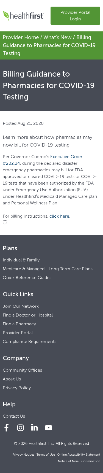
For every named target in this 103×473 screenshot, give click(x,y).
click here (59, 216)
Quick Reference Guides (27, 277)
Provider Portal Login (75, 15)
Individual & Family (21, 260)
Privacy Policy (17, 387)
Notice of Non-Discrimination (79, 461)
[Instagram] (20, 427)
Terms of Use (46, 454)
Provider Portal (18, 332)
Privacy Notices (23, 454)
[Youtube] (48, 427)
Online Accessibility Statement (78, 454)
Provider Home (21, 37)
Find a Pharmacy (19, 323)
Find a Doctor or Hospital (28, 315)
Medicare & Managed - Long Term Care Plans (48, 268)
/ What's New (56, 37)
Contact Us (14, 416)
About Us (12, 379)
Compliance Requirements (29, 341)
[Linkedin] (34, 427)
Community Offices (22, 370)
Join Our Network (21, 306)
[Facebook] (6, 427)
